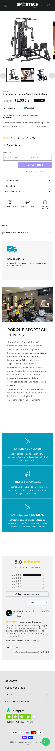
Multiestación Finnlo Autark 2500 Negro (23, 641)
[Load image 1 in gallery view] (13, 75)
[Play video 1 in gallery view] (27, 75)
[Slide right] (52, 76)
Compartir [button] (13, 647)
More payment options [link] (35, 171)
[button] (5, 5)
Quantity (7, 152)
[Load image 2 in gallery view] (41, 75)
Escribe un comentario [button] (28, 594)
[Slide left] (3, 76)
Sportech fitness (21, 742)
